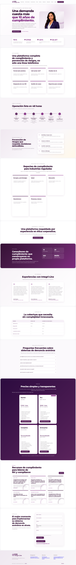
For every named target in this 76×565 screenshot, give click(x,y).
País (36, 524)
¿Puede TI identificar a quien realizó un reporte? (38, 359)
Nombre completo (38, 514)
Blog (42, 556)
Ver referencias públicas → (38, 237)
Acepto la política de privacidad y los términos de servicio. (44, 535)
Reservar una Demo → (16, 31)
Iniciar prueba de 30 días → (26, 421)
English (62, 563)
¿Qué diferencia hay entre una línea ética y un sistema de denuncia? (38, 366)
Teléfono (37, 521)
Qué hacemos (32, 556)
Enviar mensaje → (40, 537)
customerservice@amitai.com (42, 543)
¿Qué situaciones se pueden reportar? (38, 372)
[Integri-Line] (16, 2)
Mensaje (37, 530)
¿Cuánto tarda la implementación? (38, 363)
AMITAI (26, 563)
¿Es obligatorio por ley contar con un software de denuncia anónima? (38, 356)
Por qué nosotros (36, 557)
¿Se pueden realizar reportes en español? (38, 369)
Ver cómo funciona (25, 31)
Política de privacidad (44, 557)
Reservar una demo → (25, 451)
